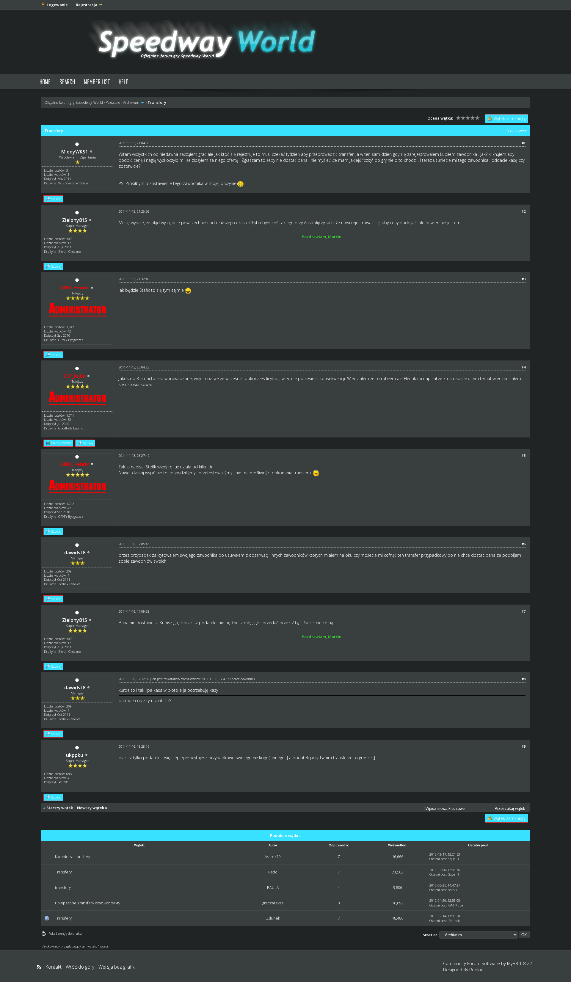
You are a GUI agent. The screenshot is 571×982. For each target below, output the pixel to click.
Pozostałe (113, 102)
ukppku (74, 755)
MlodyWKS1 (74, 151)
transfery (63, 887)
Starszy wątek (59, 807)
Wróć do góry (80, 966)
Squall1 (453, 858)
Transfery (63, 872)
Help (123, 81)
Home (45, 81)
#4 (523, 367)
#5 (523, 455)
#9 (523, 746)
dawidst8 (74, 552)
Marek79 (272, 856)
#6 (523, 544)
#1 (523, 143)
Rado (272, 872)
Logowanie (57, 4)
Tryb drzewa (516, 130)
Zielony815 (74, 220)
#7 (523, 611)
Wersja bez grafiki (116, 966)
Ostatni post (438, 858)
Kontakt (53, 966)
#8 (523, 679)
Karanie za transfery (72, 856)
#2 (523, 211)
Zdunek (273, 918)
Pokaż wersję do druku (65, 933)
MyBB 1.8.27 (519, 963)
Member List (97, 81)
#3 (523, 279)
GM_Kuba (455, 905)
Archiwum (131, 102)
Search (67, 81)
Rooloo (476, 969)
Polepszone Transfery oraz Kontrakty (87, 903)
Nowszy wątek (90, 807)
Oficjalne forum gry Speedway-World (73, 102)
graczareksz (272, 903)
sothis (452, 889)
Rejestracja (86, 4)
